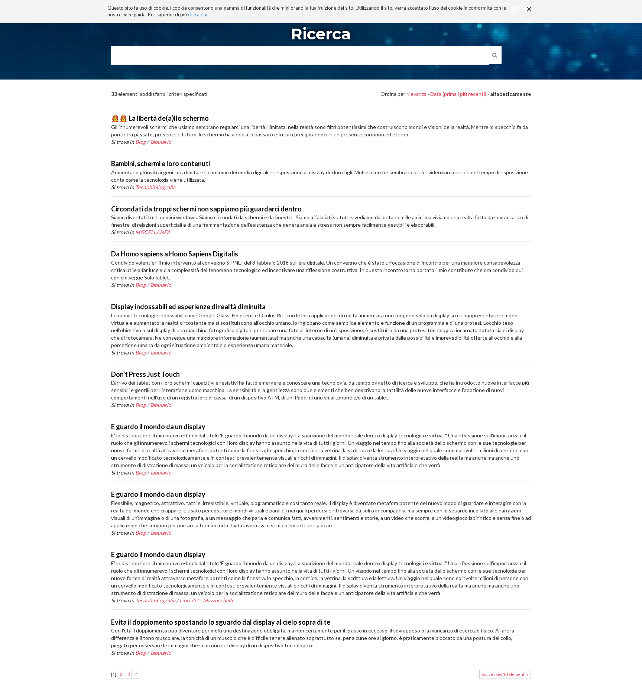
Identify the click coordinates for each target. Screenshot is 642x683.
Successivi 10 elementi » (505, 674)
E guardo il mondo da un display (158, 427)
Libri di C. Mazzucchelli (206, 600)
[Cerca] (495, 55)
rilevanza (416, 94)
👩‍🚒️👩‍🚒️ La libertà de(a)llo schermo (160, 118)
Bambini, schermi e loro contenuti (160, 163)
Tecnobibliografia (155, 187)
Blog (140, 142)
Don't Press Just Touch (145, 374)
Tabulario (160, 142)
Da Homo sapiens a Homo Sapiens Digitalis (174, 254)
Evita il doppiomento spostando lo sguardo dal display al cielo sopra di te (220, 622)
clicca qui (197, 15)
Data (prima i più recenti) (458, 94)
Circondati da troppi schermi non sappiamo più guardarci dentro (206, 209)
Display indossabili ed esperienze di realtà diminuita (188, 306)
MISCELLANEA (153, 232)
